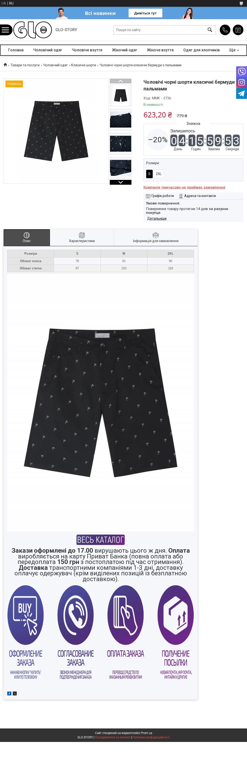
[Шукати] (210, 30)
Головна (16, 50)
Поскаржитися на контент (112, 737)
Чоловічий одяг (47, 50)
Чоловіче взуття (87, 50)
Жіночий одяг (124, 50)
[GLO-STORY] (32, 29)
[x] (15, 694)
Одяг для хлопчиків (201, 50)
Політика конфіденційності (151, 737)
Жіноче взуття (160, 50)
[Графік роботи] (238, 30)
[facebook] (9, 694)
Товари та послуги (25, 65)
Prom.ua (146, 733)
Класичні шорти (83, 65)
